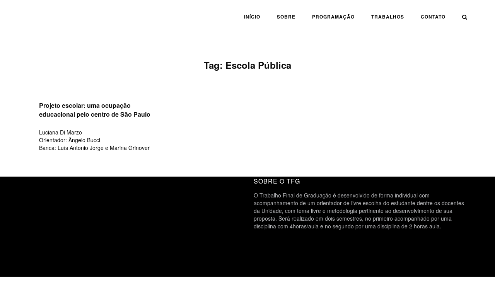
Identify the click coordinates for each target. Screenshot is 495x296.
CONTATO (433, 16)
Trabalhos (387, 16)
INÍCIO (252, 16)
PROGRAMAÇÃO (333, 16)
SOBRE (286, 16)
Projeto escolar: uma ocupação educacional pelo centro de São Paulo (94, 110)
